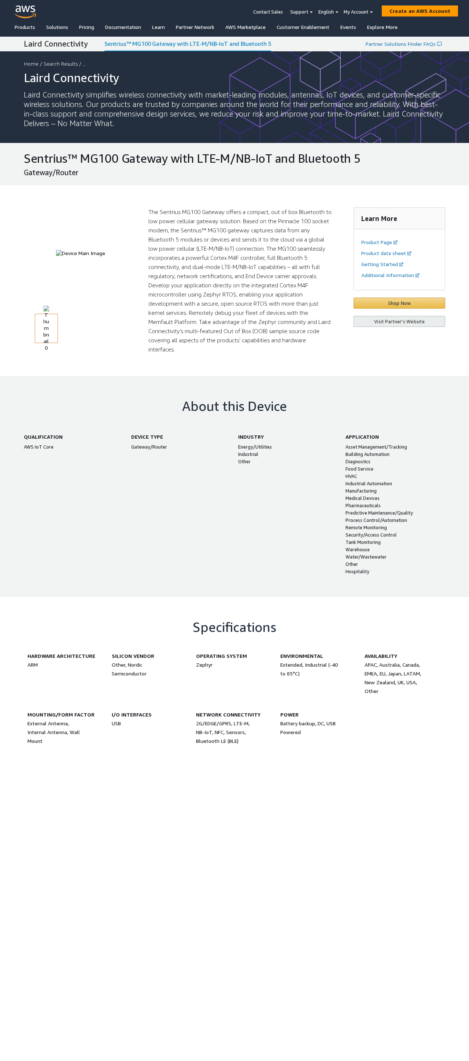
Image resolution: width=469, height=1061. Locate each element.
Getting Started (379, 264)
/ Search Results (59, 63)
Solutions (57, 27)
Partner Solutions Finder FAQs (401, 44)
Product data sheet (383, 253)
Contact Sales (268, 12)
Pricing (86, 27)
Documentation (123, 27)
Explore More (382, 27)
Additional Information (387, 275)
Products (25, 27)
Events (348, 27)
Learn (158, 27)
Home (31, 63)
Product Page (376, 242)
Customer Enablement (303, 27)
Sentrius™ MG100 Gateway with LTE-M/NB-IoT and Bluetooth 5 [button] (187, 43)
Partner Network (195, 27)
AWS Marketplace (245, 27)
